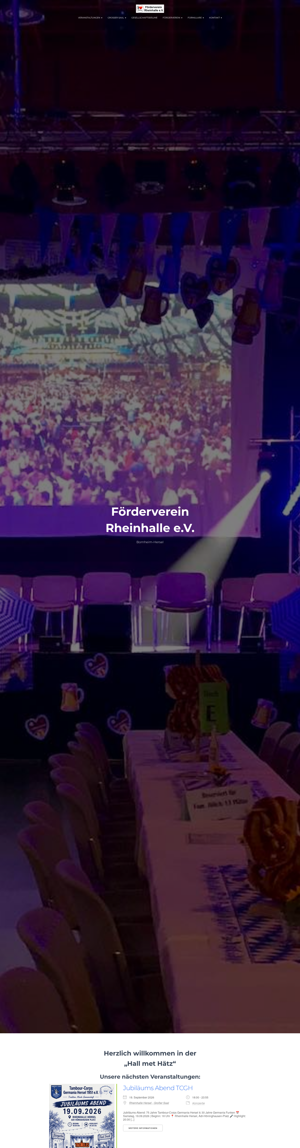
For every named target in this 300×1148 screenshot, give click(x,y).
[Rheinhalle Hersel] (150, 8)
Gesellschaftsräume (144, 17)
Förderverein (172, 17)
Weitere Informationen (142, 1128)
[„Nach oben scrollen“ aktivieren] (293, 1141)
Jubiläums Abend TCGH (158, 1088)
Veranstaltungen (89, 17)
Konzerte (198, 1103)
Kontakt (214, 17)
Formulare (195, 17)
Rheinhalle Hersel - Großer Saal (149, 1103)
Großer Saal (116, 17)
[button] (101, 17)
